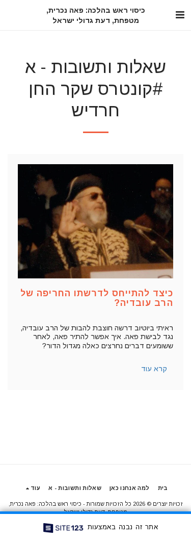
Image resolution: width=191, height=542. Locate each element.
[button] (179, 15)
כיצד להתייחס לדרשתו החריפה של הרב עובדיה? (96, 298)
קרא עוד (154, 369)
